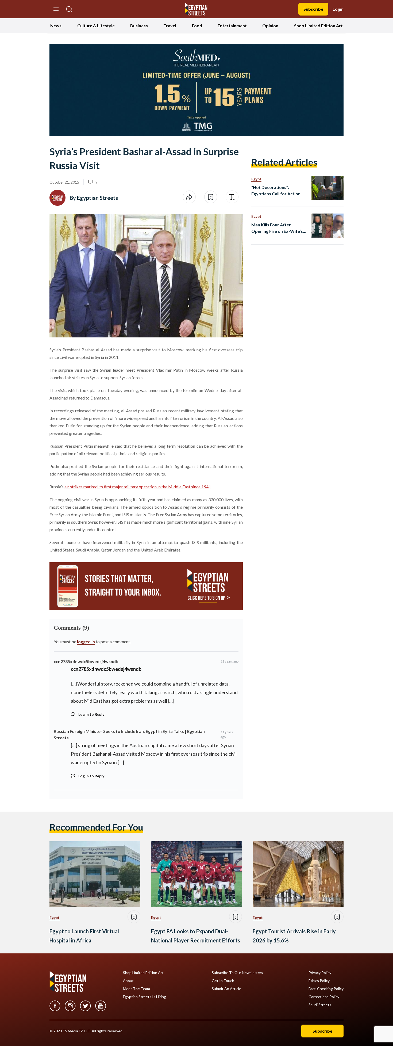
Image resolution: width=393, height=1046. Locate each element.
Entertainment (232, 25)
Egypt (256, 179)
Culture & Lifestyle (96, 25)
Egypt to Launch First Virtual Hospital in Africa (84, 936)
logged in (86, 641)
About (128, 981)
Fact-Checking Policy (326, 989)
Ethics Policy (319, 981)
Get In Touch (223, 981)
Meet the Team (136, 989)
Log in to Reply (91, 714)
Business (139, 25)
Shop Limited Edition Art (318, 25)
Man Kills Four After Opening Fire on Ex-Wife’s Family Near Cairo (277, 228)
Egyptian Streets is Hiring (144, 997)
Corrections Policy (324, 997)
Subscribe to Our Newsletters (237, 973)
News (55, 25)
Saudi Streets (320, 1005)
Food (197, 25)
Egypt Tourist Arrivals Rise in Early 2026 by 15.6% (294, 936)
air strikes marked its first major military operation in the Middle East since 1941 (137, 486)
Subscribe (313, 9)
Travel (169, 25)
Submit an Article (226, 989)
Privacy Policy (320, 973)
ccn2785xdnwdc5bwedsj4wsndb (86, 661)
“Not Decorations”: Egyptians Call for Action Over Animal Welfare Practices (275, 191)
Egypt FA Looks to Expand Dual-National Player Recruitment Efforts (195, 936)
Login (338, 9)
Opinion (270, 25)
